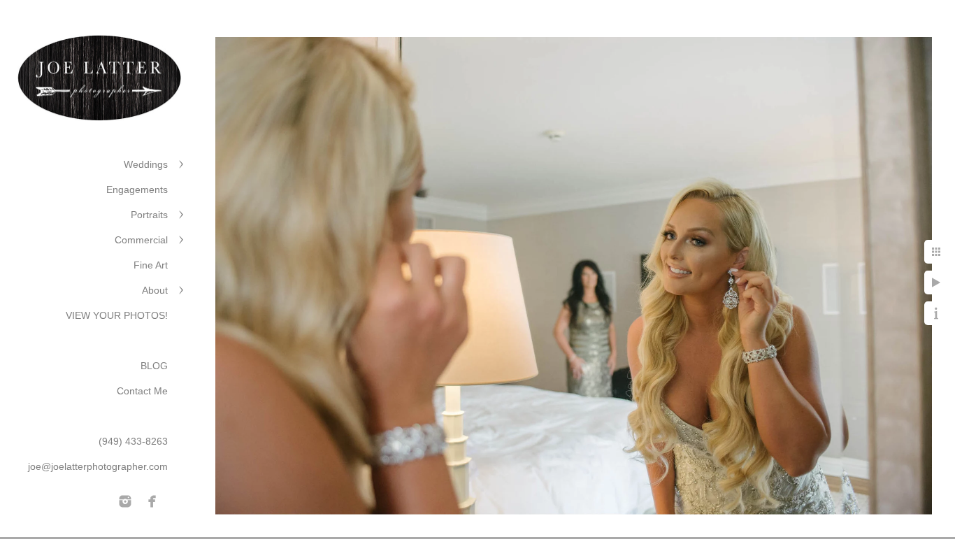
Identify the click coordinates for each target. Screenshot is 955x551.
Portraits (149, 214)
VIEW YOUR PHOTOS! (117, 315)
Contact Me (142, 390)
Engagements (137, 189)
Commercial (141, 239)
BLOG (154, 365)
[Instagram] (125, 501)
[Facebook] (152, 501)
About (155, 290)
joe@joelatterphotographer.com (98, 466)
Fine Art (151, 265)
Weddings (146, 164)
